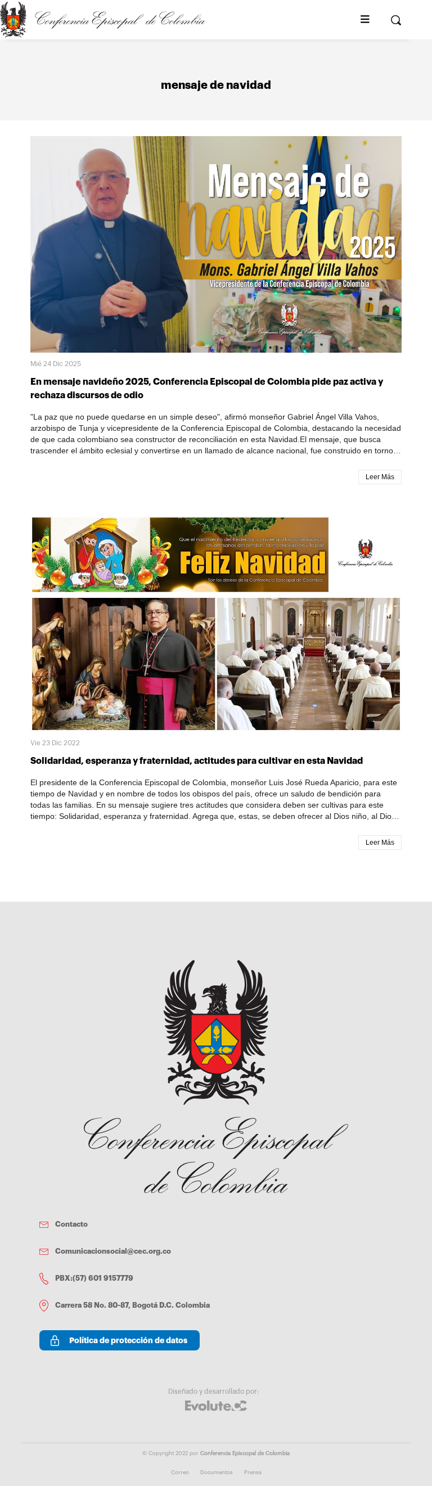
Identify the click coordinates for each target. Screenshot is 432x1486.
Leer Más (380, 477)
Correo (180, 1472)
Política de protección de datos (128, 1340)
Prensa (253, 1472)
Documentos (216, 1472)
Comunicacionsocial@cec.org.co (113, 1251)
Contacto (71, 1224)
